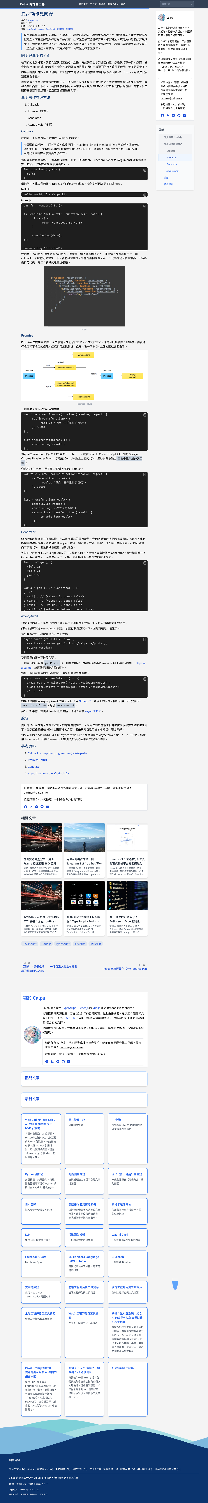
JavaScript (32, 29)
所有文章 (83, 4)
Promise (171, 157)
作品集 (102, 4)
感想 (166, 177)
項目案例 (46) (144, 1469)
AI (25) (31, 1469)
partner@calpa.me (36, 792)
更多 (123, 4)
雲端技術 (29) (79, 1469)
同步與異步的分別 (173, 137)
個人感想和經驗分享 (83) (167, 1469)
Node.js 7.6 (86, 701)
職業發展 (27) (127, 1469)
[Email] (47, 807)
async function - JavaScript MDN (48, 773)
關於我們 (43, 1494)
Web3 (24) (95, 1469)
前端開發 (60, 29)
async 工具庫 (93, 711)
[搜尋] (191, 4)
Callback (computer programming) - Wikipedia (57, 753)
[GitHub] (42, 807)
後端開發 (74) (62, 1469)
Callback (170, 150)
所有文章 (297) (17, 1469)
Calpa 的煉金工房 (32, 4)
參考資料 (168, 184)
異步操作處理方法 (173, 144)
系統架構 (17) (110, 1469)
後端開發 (69, 29)
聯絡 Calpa (113, 4)
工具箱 (93, 4)
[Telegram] (36, 807)
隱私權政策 (13, 1494)
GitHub (70, 1018)
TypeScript (50, 29)
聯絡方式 (34, 1494)
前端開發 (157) (45, 1469)
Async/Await (172, 170)
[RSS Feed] (31, 807)
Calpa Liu (33, 20)
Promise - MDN (37, 760)
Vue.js (96, 1008)
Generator (34, 766)
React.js (83, 1008)
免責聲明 (24, 1494)
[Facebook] (25, 807)
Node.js (41, 29)
